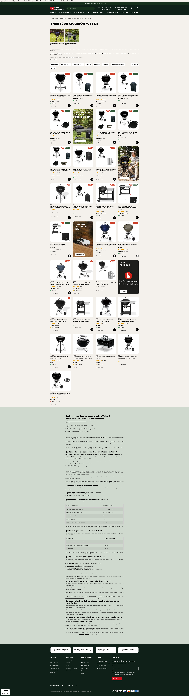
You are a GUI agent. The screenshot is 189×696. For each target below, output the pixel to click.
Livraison (68, 662)
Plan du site (66, 691)
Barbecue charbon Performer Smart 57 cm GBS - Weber (82, 320)
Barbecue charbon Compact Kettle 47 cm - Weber (59, 357)
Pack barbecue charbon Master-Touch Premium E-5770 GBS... (60, 170)
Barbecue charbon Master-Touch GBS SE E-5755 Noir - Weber (128, 357)
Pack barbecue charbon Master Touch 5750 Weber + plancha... (60, 133)
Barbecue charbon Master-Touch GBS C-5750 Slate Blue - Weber (60, 283)
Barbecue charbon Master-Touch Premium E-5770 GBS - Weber (60, 96)
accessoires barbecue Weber (80, 574)
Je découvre (124, 178)
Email (113, 666)
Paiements (68, 671)
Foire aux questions (71, 660)
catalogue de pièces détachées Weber (83, 553)
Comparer (55, 106)
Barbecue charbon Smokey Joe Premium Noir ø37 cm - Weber (82, 357)
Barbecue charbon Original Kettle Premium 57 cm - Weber (60, 207)
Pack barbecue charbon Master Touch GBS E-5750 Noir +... (82, 207)
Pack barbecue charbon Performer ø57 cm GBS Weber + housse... (60, 246)
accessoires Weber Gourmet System (74, 598)
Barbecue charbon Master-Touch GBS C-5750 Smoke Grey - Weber (128, 246)
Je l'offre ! (123, 291)
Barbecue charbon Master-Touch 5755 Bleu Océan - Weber (106, 245)
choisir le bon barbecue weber (75, 57)
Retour (67, 665)
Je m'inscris (117, 679)
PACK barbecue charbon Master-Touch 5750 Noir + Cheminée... (106, 170)
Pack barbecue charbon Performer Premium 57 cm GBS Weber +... (128, 208)
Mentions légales (74, 691)
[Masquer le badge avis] (9, 689)
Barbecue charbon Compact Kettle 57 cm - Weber (104, 320)
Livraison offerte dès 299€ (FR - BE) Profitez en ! (94, 3)
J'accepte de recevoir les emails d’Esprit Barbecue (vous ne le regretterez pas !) (125, 673)
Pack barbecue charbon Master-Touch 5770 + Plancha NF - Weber (128, 134)
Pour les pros (84, 671)
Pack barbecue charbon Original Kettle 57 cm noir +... (106, 283)
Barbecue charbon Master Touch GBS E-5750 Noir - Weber (106, 96)
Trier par (133, 64)
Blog (82, 673)
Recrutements (85, 665)
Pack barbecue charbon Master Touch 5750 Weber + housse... (128, 96)
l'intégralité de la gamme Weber (99, 619)
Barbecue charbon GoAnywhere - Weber (105, 357)
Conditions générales (71, 668)
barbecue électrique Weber (112, 632)
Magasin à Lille (85, 662)
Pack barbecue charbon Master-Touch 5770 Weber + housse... (83, 96)
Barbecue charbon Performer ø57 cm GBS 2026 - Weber (127, 320)
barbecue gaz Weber (84, 634)
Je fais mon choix (80, 141)
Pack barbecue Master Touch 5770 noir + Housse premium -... (83, 170)
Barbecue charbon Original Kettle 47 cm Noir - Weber (81, 283)
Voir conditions (80, 254)
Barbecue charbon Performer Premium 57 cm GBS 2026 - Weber (105, 208)
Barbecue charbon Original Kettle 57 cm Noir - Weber (58, 320)
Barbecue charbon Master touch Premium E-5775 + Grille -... (60, 394)
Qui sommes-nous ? (86, 660)
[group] (54, 64)
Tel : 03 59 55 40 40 (101, 665)
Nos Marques (84, 668)
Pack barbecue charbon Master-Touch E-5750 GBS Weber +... (105, 133)
